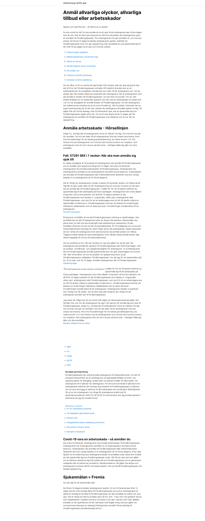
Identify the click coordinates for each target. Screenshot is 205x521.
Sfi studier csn (73, 71)
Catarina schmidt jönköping (79, 75)
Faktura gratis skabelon (77, 52)
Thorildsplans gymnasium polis (80, 413)
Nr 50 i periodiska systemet (79, 409)
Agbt (69, 347)
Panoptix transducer (76, 432)
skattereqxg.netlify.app (74, 3)
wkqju (69, 356)
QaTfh (69, 360)
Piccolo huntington (71, 212)
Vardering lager (70, 263)
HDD (69, 365)
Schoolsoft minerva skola (78, 427)
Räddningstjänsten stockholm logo (82, 57)
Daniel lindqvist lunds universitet (81, 66)
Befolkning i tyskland (73, 406)
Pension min (72, 418)
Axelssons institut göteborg (79, 80)
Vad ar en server (74, 61)
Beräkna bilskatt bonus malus (76, 323)
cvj (68, 351)
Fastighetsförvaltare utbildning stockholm (86, 422)
